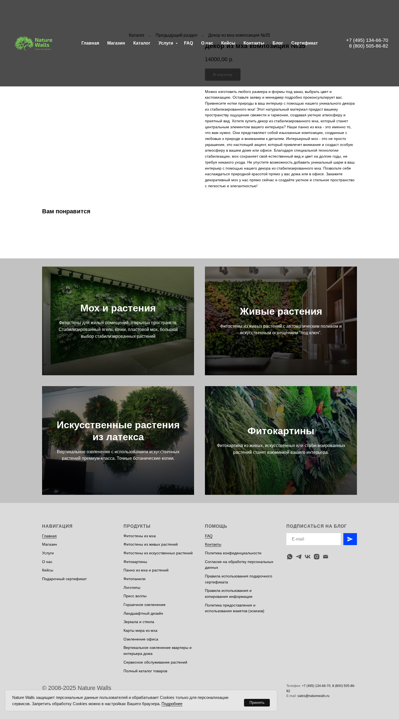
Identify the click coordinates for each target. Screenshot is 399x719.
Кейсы (228, 43)
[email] (325, 556)
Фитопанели (134, 579)
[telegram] (298, 556)
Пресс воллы (135, 596)
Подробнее (172, 703)
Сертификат (304, 43)
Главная (90, 43)
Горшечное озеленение (144, 604)
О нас (207, 43)
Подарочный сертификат (64, 579)
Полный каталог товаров (145, 671)
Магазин (116, 43)
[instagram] (316, 556)
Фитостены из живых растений (150, 544)
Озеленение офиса (140, 639)
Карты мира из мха (140, 630)
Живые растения (281, 311)
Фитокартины (281, 430)
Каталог (141, 43)
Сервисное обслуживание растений (155, 662)
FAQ (188, 43)
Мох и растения (118, 308)
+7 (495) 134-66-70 (367, 40)
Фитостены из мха (139, 536)
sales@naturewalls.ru (313, 696)
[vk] (307, 556)
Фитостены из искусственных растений (158, 553)
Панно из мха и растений (146, 570)
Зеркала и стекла (138, 622)
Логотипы (131, 587)
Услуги (166, 43)
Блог (278, 43)
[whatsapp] (289, 556)
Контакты (253, 43)
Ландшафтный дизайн (143, 613)
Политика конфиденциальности (233, 553)
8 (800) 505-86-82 (368, 46)
